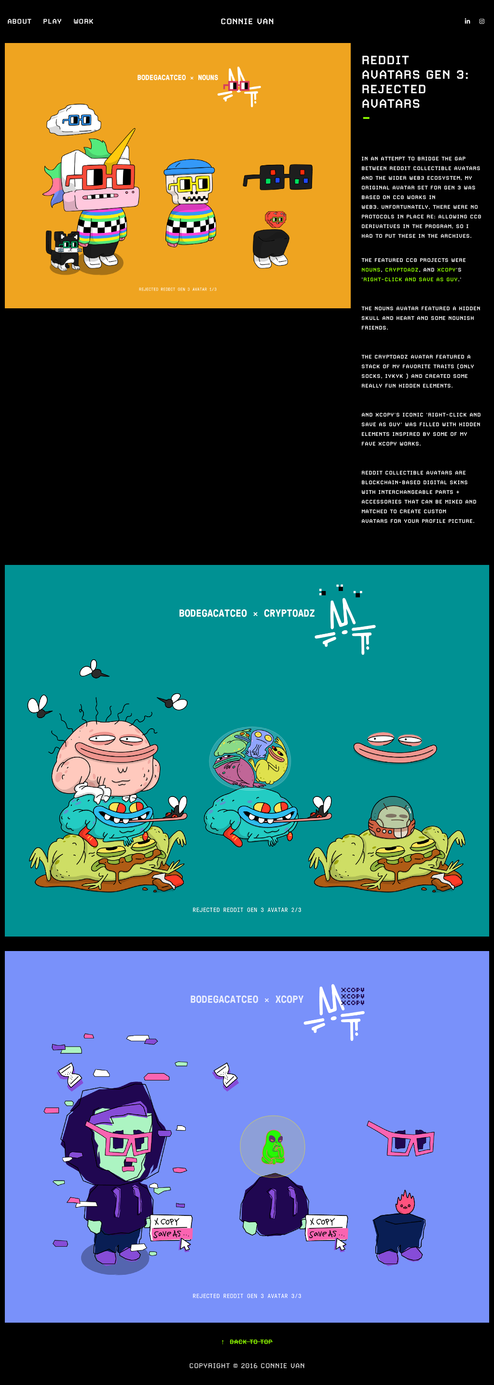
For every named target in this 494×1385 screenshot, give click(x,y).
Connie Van (247, 21)
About (19, 21)
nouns (371, 270)
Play (52, 21)
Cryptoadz (402, 270)
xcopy (446, 270)
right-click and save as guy (410, 279)
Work (83, 21)
